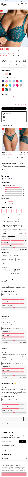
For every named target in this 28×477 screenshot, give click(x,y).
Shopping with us (6, 454)
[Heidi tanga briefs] (10, 139)
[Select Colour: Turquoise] (10, 85)
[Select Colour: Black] (10, 74)
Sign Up (22, 441)
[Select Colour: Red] (2, 89)
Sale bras (7, 8)
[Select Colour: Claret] (17, 81)
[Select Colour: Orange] (6, 85)
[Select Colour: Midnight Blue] (2, 81)
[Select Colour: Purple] (10, 89)
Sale (2, 8)
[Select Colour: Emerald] (6, 89)
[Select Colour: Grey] (20, 85)
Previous (1, 28)
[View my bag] (22, 4)
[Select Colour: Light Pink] (6, 74)
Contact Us (4, 451)
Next (26, 28)
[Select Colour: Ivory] (2, 74)
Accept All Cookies (14, 474)
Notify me (14, 108)
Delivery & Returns (21, 157)
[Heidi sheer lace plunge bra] (14, 28)
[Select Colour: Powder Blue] (13, 81)
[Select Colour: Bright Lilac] (13, 85)
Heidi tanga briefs (6, 152)
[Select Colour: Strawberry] (17, 85)
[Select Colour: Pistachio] (10, 81)
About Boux (4, 458)
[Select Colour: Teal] (20, 81)
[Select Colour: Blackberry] (2, 85)
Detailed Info (4, 157)
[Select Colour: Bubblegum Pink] (6, 81)
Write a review (16, 55)
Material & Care (12, 157)
